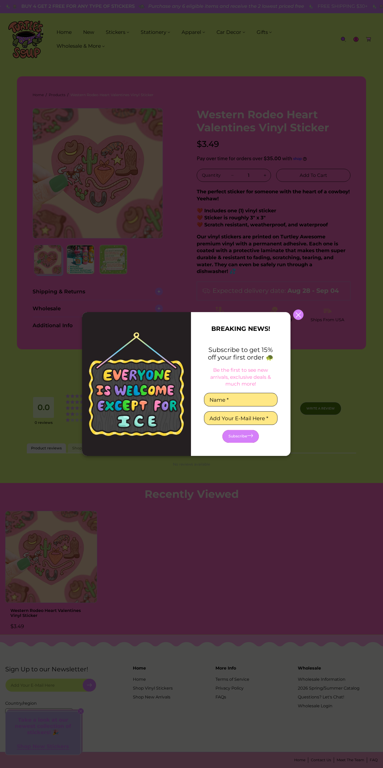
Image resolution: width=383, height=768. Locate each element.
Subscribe (237, 436)
